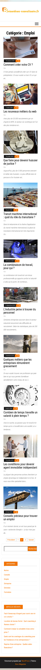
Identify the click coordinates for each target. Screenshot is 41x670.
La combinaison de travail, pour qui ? (18, 266)
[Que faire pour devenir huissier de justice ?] (20, 142)
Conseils (7, 575)
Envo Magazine (20, 664)
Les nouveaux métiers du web (19, 111)
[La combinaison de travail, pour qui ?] (20, 248)
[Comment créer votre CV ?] (20, 47)
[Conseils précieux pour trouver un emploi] (20, 498)
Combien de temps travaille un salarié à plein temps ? (20, 414)
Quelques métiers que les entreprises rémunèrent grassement (17, 363)
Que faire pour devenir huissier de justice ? (20, 162)
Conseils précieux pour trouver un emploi (20, 517)
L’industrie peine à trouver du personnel (19, 311)
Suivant (31, 540)
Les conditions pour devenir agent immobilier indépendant (20, 465)
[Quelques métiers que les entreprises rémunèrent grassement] (20, 344)
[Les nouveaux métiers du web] (20, 94)
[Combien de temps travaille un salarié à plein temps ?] (20, 395)
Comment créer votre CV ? (18, 64)
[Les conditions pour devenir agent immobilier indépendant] (20, 446)
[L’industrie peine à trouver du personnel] (20, 295)
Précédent (11, 540)
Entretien (7, 588)
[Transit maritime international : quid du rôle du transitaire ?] (20, 195)
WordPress (25, 661)
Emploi (6, 579)
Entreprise (7, 583)
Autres (6, 570)
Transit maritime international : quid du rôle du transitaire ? (20, 215)
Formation (7, 592)
